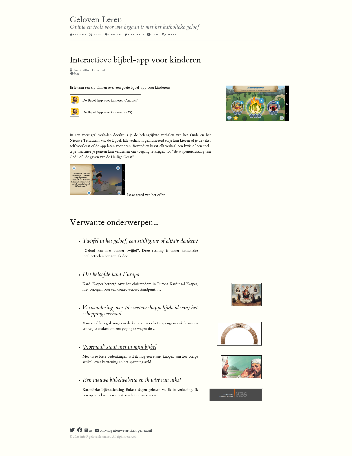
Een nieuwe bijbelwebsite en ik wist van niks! (131, 380)
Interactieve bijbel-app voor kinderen (135, 60)
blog (76, 73)
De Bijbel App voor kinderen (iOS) (107, 112)
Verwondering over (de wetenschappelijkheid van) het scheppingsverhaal (140, 310)
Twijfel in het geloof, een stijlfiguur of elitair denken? (140, 241)
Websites (115, 34)
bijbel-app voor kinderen (150, 87)
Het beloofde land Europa (110, 274)
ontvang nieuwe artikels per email (125, 430)
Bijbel (154, 34)
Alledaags (136, 34)
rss (90, 430)
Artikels (79, 34)
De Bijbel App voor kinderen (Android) (110, 100)
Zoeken (171, 34)
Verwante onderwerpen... (114, 222)
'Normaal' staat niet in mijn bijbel (119, 346)
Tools (97, 34)
